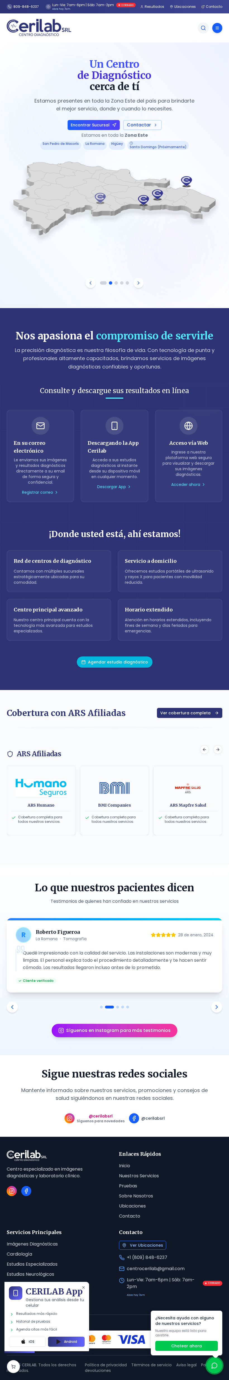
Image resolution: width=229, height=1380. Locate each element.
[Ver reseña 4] (122, 1007)
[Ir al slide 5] (127, 283)
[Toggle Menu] (217, 28)
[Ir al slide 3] (116, 283)
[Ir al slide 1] (101, 283)
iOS (31, 1341)
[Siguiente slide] (138, 283)
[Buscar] (203, 28)
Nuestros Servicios (139, 1176)
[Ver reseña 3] (117, 1007)
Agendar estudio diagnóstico (118, 662)
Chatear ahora (186, 1346)
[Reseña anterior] (12, 1007)
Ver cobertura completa (185, 713)
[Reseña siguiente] (216, 1007)
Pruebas (128, 1186)
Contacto (129, 1216)
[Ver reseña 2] (109, 1007)
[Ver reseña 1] (101, 1007)
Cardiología (19, 1254)
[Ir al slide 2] (109, 283)
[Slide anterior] (90, 283)
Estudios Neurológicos (30, 1274)
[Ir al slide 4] (121, 283)
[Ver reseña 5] (127, 1007)
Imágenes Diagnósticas (32, 1244)
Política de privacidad (106, 1365)
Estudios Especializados (32, 1264)
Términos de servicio (151, 1365)
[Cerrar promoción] (83, 1287)
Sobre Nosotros (136, 1196)
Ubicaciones (132, 1206)
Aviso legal (186, 1365)
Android (70, 1341)
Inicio (124, 1165)
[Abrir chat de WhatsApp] (214, 1365)
